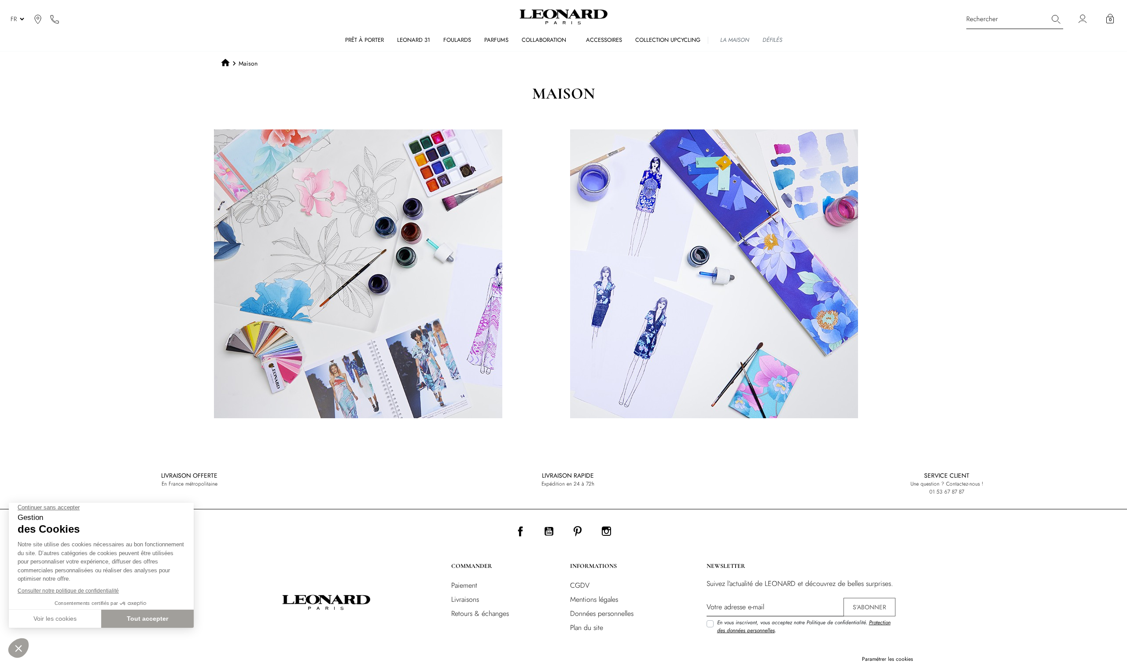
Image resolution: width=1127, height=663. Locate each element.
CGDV (579, 585)
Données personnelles (601, 613)
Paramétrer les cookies (887, 659)
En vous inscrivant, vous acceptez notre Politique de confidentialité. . (804, 626)
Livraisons (465, 599)
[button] (1110, 19)
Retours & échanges (480, 613)
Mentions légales (594, 599)
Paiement (464, 585)
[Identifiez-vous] (1084, 19)
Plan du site (586, 627)
